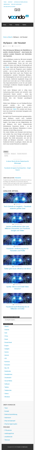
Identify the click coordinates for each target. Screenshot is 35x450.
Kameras (7, 361)
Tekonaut (7, 440)
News (4, 24)
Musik (7, 67)
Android (6, 329)
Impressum (7, 4)
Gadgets (13, 28)
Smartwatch (7, 377)
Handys (17, 24)
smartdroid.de (8, 436)
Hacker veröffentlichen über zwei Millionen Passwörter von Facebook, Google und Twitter (17, 228)
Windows (7, 396)
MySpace (13, 153)
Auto (5, 333)
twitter (15, 9)
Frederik (18, 178)
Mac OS (6, 368)
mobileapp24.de (9, 433)
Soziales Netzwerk (22, 153)
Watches (5, 28)
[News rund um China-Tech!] (18, 18)
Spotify (6, 155)
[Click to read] (17, 198)
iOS (5, 358)
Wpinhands (25, 447)
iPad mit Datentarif (16, 4)
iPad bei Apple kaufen (9, 6)
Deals (6, 339)
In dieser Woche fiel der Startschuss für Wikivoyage (17, 162)
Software (5, 33)
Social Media (8, 380)
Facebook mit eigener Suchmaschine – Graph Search (17, 169)
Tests (10, 24)
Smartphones (8, 374)
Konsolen (7, 364)
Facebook (7, 153)
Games (6, 352)
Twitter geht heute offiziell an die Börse (17, 269)
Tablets (24, 24)
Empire (6, 345)
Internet (13, 33)
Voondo (19, 447)
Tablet (14, 109)
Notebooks (21, 28)
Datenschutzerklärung (21, 2)
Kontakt (10, 2)
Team (5, 2)
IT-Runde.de (8, 430)
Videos (6, 393)
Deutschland (8, 342)
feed (19, 9)
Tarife (26, 33)
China (19, 33)
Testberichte (7, 390)
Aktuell (5, 46)
